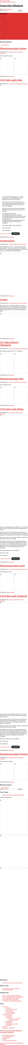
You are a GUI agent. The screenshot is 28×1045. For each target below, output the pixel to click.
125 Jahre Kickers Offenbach (9, 343)
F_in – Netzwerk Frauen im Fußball (11, 998)
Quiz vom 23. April (13, 31)
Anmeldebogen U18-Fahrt (5, 233)
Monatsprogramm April (12, 565)
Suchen (2, 10)
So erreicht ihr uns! (17, 982)
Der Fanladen (9, 27)
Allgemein (11, 76)
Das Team (8, 19)
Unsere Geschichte (10, 24)
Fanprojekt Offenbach (11, 5)
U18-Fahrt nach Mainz (11, 409)
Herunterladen (15, 233)
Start (4, 16)
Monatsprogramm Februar (14, 754)
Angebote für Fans (7, 25)
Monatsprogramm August (13, 48)
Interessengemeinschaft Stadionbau (11, 988)
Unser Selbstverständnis (11, 20)
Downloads (8, 36)
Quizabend (8, 28)
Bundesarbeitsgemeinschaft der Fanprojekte (13, 996)
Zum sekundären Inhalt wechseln (8, 2)
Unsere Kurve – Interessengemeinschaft (12, 1000)
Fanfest (4, 299)
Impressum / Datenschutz (9, 39)
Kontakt (5, 37)
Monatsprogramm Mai (11, 378)
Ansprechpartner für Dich (12, 35)
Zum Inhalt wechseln (5, 0)
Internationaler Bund (19, 795)
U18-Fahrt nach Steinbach (13, 596)
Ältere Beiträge (4, 44)
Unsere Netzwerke (10, 23)
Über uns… (6, 17)
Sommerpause (7, 240)
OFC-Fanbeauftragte (8, 989)
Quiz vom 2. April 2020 (14, 29)
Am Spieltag (9, 33)
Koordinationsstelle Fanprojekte (10, 999)
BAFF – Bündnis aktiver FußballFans (12, 995)
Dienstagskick (9, 32)
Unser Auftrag (9, 21)
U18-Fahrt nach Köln (11, 80)
